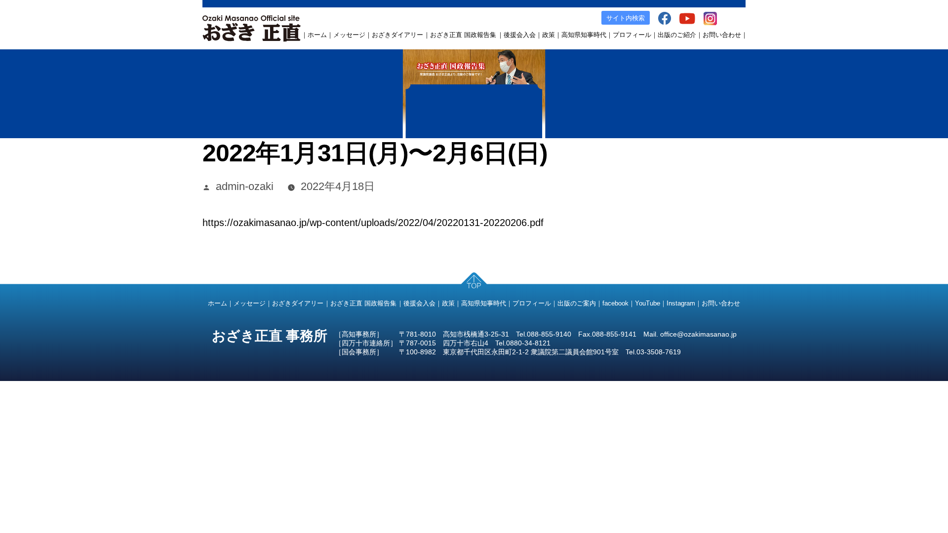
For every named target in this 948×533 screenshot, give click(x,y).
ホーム (317, 34)
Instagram (681, 303)
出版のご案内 (576, 303)
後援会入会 (520, 34)
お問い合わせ (722, 34)
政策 (548, 34)
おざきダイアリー (397, 34)
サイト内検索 (625, 18)
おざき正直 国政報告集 (463, 34)
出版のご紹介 (677, 34)
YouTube (647, 303)
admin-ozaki (245, 186)
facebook (615, 303)
